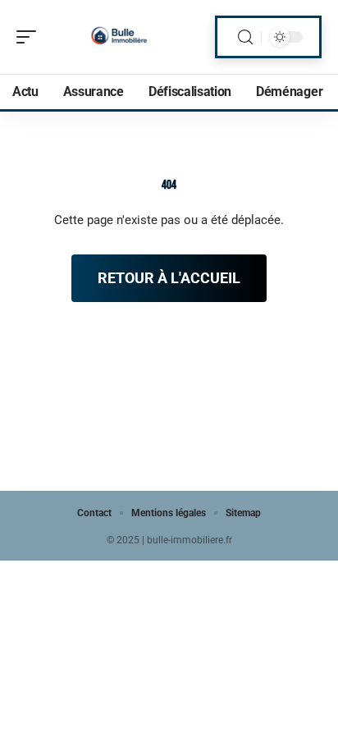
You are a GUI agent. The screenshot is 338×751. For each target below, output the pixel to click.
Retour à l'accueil (169, 277)
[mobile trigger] (30, 37)
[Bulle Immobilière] (118, 37)
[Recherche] (245, 37)
